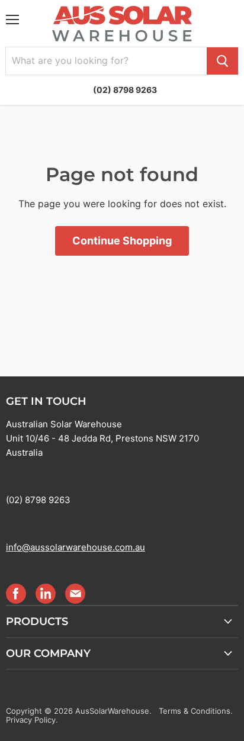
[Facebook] (15, 593)
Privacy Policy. (32, 719)
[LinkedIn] (45, 593)
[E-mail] (74, 593)
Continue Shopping (122, 240)
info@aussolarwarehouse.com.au (75, 547)
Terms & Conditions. (196, 711)
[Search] (222, 61)
